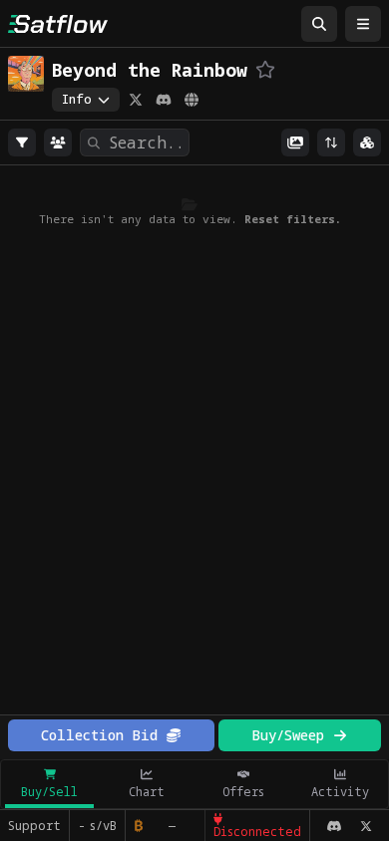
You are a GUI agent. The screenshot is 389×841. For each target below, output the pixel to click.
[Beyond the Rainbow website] (191, 100)
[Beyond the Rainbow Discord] (164, 100)
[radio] (22, 142)
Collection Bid (99, 734)
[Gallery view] (295, 142)
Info (77, 99)
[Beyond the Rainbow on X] (136, 100)
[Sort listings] (331, 142)
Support (34, 825)
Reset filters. (292, 218)
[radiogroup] (22, 142)
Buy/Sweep (287, 734)
